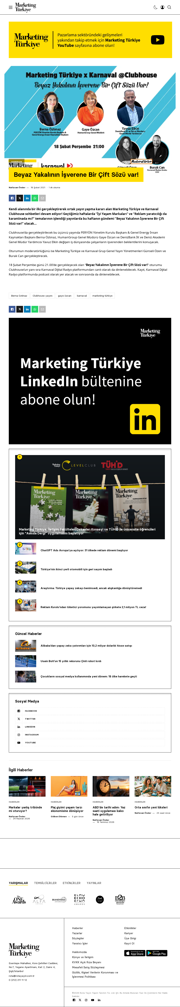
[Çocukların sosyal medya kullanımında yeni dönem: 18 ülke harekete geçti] (25, 677)
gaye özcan (64, 295)
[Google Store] (156, 955)
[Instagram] (86, 1000)
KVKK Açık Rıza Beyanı (86, 962)
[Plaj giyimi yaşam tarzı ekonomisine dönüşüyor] (69, 786)
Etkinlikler (72, 883)
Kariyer (128, 933)
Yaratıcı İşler (80, 943)
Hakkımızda (79, 952)
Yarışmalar (18, 883)
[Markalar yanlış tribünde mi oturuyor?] (27, 786)
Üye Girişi (130, 938)
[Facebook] (74, 1000)
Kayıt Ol (129, 943)
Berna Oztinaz (19, 295)
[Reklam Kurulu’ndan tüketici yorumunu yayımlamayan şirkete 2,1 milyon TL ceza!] (25, 605)
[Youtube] (93, 1000)
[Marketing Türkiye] (27, 7)
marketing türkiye (102, 295)
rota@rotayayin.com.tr (21, 975)
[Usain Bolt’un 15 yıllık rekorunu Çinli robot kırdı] (25, 661)
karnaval (82, 295)
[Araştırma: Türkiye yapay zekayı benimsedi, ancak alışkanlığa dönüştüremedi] (25, 587)
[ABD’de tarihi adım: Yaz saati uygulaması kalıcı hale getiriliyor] (111, 786)
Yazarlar (77, 933)
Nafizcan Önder (17, 187)
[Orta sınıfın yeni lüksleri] (153, 786)
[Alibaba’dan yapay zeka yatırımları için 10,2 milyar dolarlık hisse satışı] (25, 646)
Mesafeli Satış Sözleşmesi (88, 967)
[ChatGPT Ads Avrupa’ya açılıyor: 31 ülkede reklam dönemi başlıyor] (25, 549)
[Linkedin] (99, 1000)
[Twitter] (80, 1000)
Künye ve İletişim (82, 957)
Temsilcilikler (45, 883)
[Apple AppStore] (135, 955)
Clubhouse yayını (42, 295)
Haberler (16, 162)
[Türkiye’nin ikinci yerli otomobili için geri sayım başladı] (25, 568)
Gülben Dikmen (59, 816)
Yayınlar (94, 883)
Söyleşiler (78, 938)
